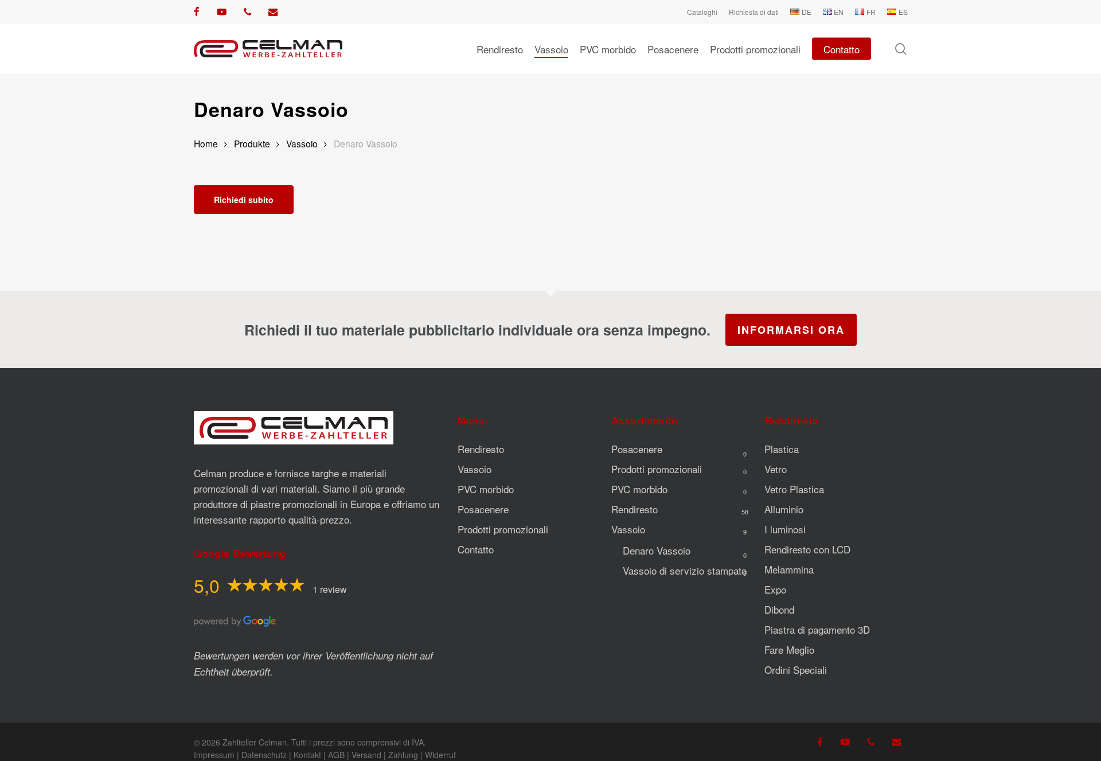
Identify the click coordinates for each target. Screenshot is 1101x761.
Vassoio (302, 143)
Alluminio (783, 509)
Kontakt (307, 754)
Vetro (775, 469)
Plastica (781, 449)
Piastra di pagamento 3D (817, 629)
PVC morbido (486, 489)
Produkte (252, 143)
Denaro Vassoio (656, 550)
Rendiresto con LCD (807, 549)
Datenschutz (264, 754)
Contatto (476, 549)
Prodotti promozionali (503, 529)
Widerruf (440, 754)
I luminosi (785, 529)
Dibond (779, 609)
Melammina (789, 569)
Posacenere (483, 509)
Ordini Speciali (795, 669)
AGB (336, 754)
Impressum (214, 754)
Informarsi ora (791, 329)
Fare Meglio (789, 649)
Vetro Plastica (794, 489)
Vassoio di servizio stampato (685, 570)
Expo (775, 589)
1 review (330, 589)
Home (206, 143)
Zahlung (403, 754)
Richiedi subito (244, 199)
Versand (366, 754)
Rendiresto (481, 449)
